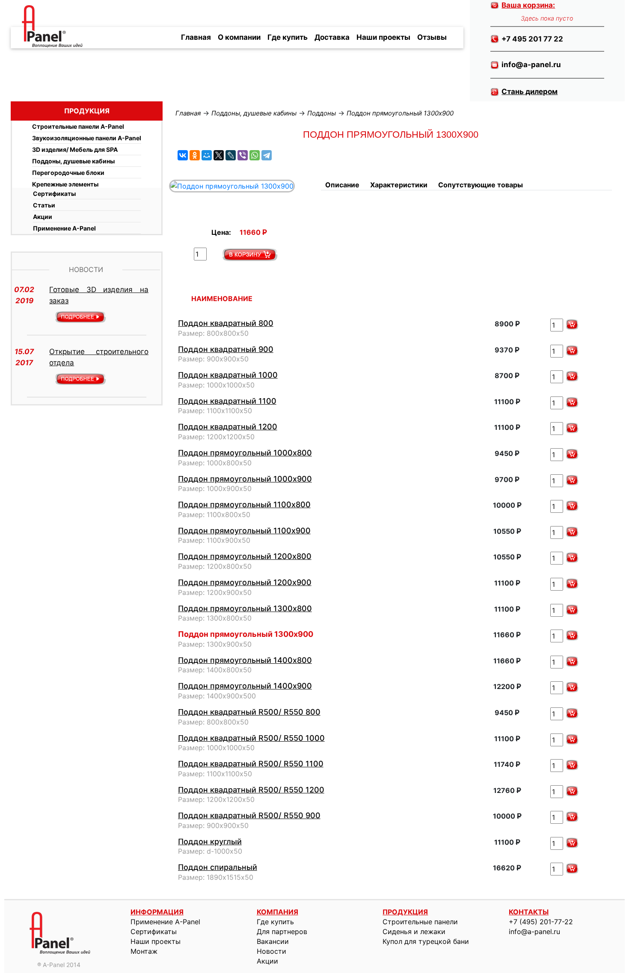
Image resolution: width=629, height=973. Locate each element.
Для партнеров (282, 931)
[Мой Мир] (207, 155)
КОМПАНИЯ (277, 912)
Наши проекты (383, 37)
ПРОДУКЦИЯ (405, 912)
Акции (42, 216)
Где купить (287, 37)
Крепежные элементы (65, 184)
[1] (250, 255)
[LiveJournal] (230, 155)
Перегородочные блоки (68, 172)
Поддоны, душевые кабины (73, 161)
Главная (196, 37)
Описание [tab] (342, 184)
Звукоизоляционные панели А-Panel (86, 138)
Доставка (332, 37)
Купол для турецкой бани (426, 941)
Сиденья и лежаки (414, 931)
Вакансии (273, 941)
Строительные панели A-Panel (78, 126)
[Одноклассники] (195, 155)
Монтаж (144, 951)
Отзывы (432, 37)
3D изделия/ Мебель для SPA (75, 149)
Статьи (44, 205)
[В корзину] (572, 324)
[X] (219, 155)
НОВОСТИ (86, 269)
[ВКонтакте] (183, 155)
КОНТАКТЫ (529, 912)
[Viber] (242, 155)
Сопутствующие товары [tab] (480, 184)
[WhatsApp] (254, 155)
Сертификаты (54, 193)
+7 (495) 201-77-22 (541, 921)
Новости (271, 951)
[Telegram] (266, 155)
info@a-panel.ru (534, 931)
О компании (239, 37)
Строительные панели (420, 921)
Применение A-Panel (64, 228)
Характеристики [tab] (398, 184)
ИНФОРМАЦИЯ (157, 912)
